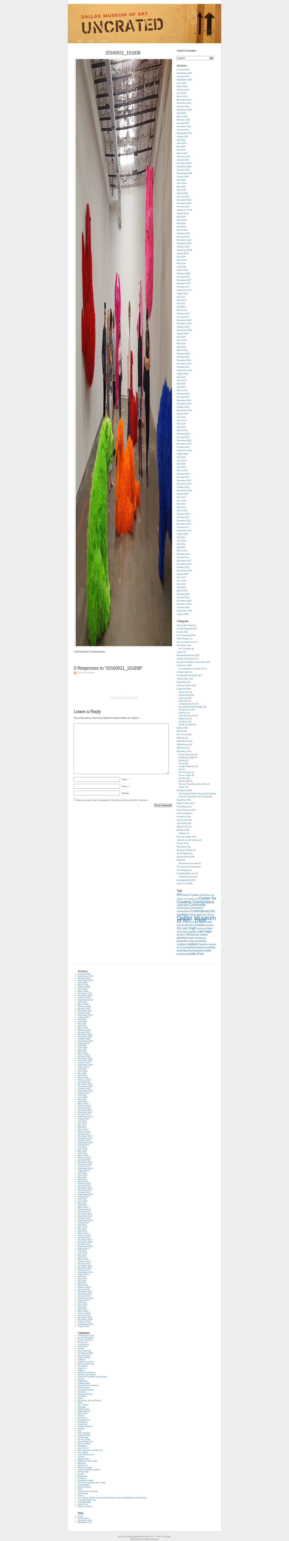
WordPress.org (84, 1522)
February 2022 (183, 120)
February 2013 (183, 474)
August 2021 (183, 136)
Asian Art (183, 701)
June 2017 (182, 300)
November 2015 (184, 363)
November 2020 (184, 166)
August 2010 (183, 574)
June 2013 (182, 460)
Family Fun (182, 800)
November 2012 (184, 484)
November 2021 (184, 126)
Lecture (182, 778)
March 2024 (182, 86)
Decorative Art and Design (190, 707)
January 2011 (183, 557)
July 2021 (181, 140)
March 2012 (182, 510)
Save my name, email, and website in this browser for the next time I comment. (112, 800)
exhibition (200, 924)
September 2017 (184, 290)
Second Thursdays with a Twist (193, 784)
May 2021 (181, 146)
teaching (192, 950)
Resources (181, 847)
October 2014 (183, 407)
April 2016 (181, 347)
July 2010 (181, 577)
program (182, 940)
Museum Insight (184, 837)
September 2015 (184, 370)
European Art (185, 710)
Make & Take (183, 827)
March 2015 (182, 390)
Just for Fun (182, 820)
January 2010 (183, 597)
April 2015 (181, 387)
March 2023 (182, 96)
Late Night (204, 931)
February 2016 (183, 353)
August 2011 (182, 534)
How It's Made (183, 813)
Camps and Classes (186, 659)
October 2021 (183, 130)
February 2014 (183, 434)
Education (181, 751)
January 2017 (183, 317)
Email (125, 786)
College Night (183, 672)
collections (183, 905)
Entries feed (83, 1518)
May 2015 (181, 383)
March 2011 (182, 550)
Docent (182, 763)
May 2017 (181, 303)
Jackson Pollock (205, 928)
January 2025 (183, 76)
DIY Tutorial (182, 734)
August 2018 (183, 253)
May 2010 (181, 584)
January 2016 (183, 357)
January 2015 (183, 397)
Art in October (185, 649)
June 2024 (182, 83)
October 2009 (183, 607)
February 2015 (183, 394)
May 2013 (181, 464)
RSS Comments (152, 1539)
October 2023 (183, 90)
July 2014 (181, 417)
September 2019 (184, 210)
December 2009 (184, 601)
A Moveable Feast (185, 625)
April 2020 (181, 190)
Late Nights (182, 823)
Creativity (181, 682)
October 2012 (183, 487)
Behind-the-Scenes (185, 655)
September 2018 (184, 250)
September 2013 (184, 450)
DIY (192, 922)
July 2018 (181, 257)
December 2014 (184, 400)
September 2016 (184, 330)
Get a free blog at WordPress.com (133, 1536)
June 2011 (181, 540)
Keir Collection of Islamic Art (191, 669)
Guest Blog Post (184, 810)
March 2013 (182, 470)
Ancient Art (184, 698)
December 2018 (184, 240)
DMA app (181, 738)
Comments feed (85, 1520)
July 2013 (181, 457)
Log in (80, 1516)
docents (189, 925)
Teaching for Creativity (187, 867)
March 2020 (182, 193)
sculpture (182, 944)
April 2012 (181, 507)
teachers (200, 947)
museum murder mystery (188, 840)
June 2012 (182, 500)
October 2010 (183, 567)
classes (182, 760)
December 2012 (184, 480)
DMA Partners (183, 744)
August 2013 (183, 454)
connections (183, 911)
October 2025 (183, 70)
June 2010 (182, 581)
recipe (191, 941)
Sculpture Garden (185, 850)
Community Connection (187, 675)
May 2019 (181, 223)
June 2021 (182, 143)
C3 (196, 898)
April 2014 (181, 427)
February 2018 (183, 273)
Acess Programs (186, 754)
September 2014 (184, 410)
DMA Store (181, 748)
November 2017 (184, 283)
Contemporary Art (186, 704)
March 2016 (182, 350)
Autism (180, 652)
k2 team (167, 1536)
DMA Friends (182, 741)
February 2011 (183, 554)
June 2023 (182, 93)
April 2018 (181, 267)
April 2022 (181, 113)
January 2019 (183, 237)
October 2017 (183, 287)
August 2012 (183, 494)
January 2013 (183, 477)
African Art (183, 692)
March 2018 (182, 270)
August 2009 (183, 614)
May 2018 (181, 263)
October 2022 (183, 106)
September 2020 (184, 173)
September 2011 (184, 530)
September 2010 (184, 571)
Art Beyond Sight (186, 757)
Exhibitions (182, 790)
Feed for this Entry (86, 672)
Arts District (182, 645)
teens (201, 950)
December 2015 (184, 360)
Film (180, 769)
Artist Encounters (186, 877)
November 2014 (184, 404)
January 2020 (183, 196)
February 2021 (183, 156)
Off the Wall (184, 781)
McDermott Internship (188, 863)
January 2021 (183, 160)
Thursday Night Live (186, 873)
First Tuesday (185, 772)
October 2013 (183, 447)
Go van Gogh (185, 775)
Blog (80, 41)
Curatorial (181, 689)
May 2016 (181, 343)
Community (197, 904)
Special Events (183, 857)
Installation (182, 816)
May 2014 (181, 424)
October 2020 (183, 170)
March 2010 (182, 591)
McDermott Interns (197, 934)
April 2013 (181, 467)
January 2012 (183, 517)
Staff (179, 860)
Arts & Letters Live (185, 642)
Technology (182, 870)
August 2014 (183, 414)
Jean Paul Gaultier (187, 931)
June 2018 (182, 260)
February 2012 (183, 514)
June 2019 (182, 220)
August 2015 (183, 373)
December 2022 (184, 100)
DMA (200, 921)
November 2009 (184, 604)
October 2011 (183, 527)
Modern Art (184, 718)
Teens (181, 787)
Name (126, 779)
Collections (182, 665)
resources (200, 940)
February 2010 (183, 594)
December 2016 (184, 320)
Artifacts (182, 833)
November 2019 (184, 203)
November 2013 (184, 444)
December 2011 (184, 520)
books (191, 899)
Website (125, 793)
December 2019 (184, 200)
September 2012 (184, 490)
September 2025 (184, 73)
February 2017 (183, 313)
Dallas (179, 728)
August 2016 (183, 333)
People (180, 843)
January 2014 (183, 437)
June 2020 (182, 183)
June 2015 (182, 380)
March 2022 (182, 116)
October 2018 (183, 247)
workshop (182, 954)
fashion (210, 925)
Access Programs (184, 628)
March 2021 (182, 153)
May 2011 (181, 544)
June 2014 (182, 420)
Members (181, 830)
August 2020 (183, 176)
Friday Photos (183, 803)
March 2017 (182, 310)
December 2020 (184, 163)
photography (200, 938)
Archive (180, 632)
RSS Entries (135, 1539)
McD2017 (181, 935)
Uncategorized (183, 880)
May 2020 (181, 186)
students (192, 944)
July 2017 (181, 297)
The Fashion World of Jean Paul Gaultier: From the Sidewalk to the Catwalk (112, 1498)
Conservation (183, 679)
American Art (184, 695)
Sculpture (183, 721)
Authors (104, 41)
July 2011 (181, 537)
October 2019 (183, 206)
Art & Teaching (183, 635)
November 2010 (184, 564)
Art (179, 894)
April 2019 (181, 227)
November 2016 (184, 323)
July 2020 (181, 180)
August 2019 (183, 213)
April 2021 (181, 150)
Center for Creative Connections (191, 662)
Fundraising (182, 806)
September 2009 (184, 611)
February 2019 (183, 233)
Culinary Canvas (184, 685)
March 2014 (182, 430)
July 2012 (181, 497)
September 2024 (184, 80)
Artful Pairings (183, 638)
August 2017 (183, 293)
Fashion (182, 713)
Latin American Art (187, 716)
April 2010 (181, 587)
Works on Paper (186, 724)
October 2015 (183, 367)
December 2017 (184, 280)
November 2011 (184, 524)
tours (208, 950)
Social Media (182, 853)
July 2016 (181, 337)
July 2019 (181, 217)
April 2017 (181, 307)
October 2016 (183, 327)
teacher (190, 947)
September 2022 (184, 110)
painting (182, 937)
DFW (179, 731)
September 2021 (184, 133)
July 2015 (181, 377)
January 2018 (183, 277)
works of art (182, 883)
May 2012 (181, 504)
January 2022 (183, 123)
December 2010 (184, 561)
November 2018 (184, 243)
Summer (203, 944)
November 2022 (184, 103)
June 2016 (182, 340)
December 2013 (184, 440)
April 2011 (181, 547)
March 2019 (182, 230)
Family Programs (186, 766)
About (91, 41)
